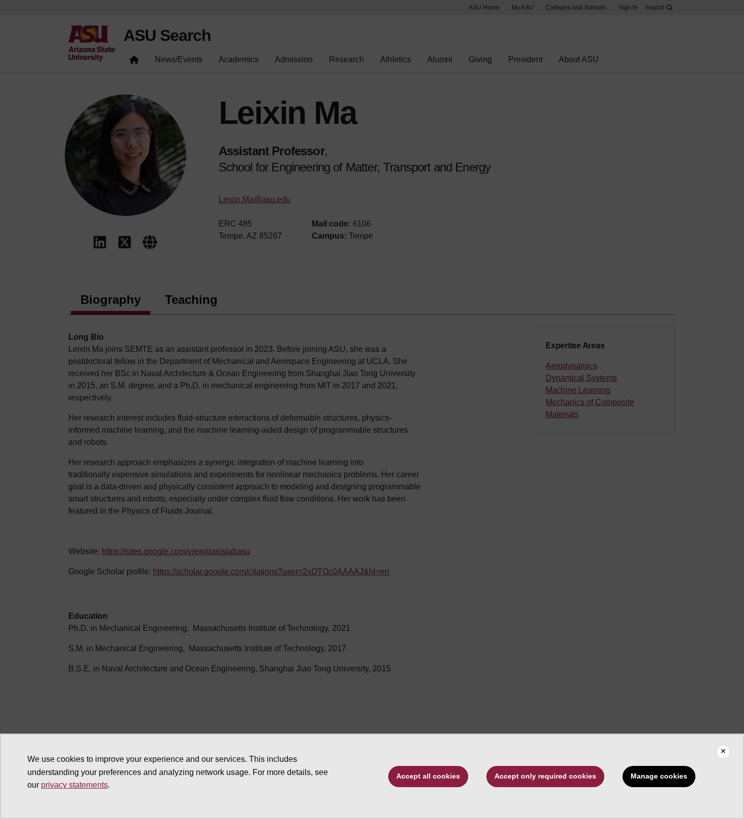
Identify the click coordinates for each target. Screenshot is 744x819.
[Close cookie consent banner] (723, 752)
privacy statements (74, 785)
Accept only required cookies (545, 776)
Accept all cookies (428, 776)
